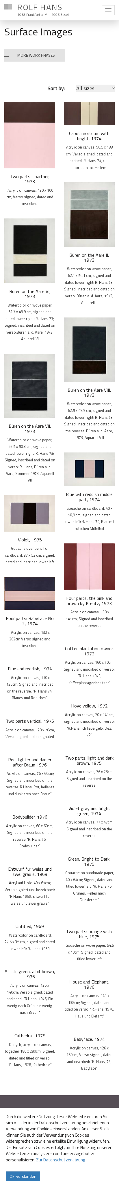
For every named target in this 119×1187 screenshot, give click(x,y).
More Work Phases (36, 55)
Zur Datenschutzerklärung (60, 1159)
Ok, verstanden (23, 1176)
